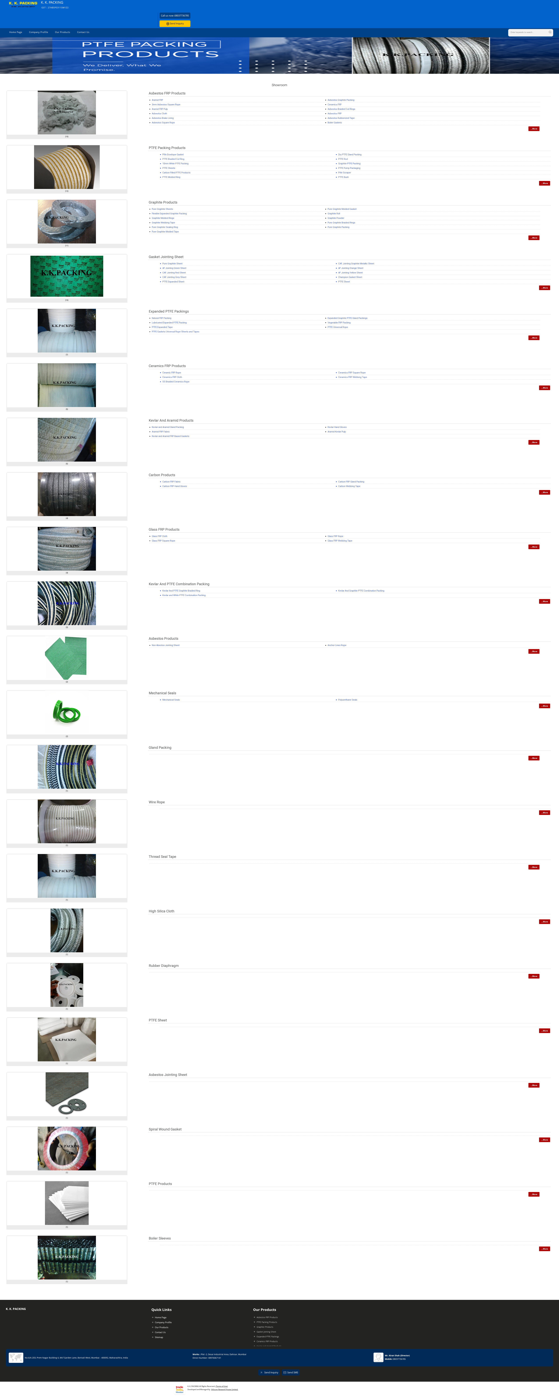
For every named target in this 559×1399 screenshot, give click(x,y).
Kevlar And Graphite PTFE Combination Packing (361, 590)
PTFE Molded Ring (171, 177)
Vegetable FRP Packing (339, 322)
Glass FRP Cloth (159, 536)
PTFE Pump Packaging (349, 168)
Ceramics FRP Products (167, 366)
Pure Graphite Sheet (172, 263)
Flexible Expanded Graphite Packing (169, 213)
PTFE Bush (343, 177)
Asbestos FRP (335, 113)
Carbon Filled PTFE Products (176, 172)
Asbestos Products (163, 639)
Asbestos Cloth (159, 113)
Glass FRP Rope (335, 536)
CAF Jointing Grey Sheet (174, 277)
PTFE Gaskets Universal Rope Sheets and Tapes (175, 331)
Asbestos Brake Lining (163, 118)
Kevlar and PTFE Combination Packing (179, 584)
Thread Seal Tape (162, 857)
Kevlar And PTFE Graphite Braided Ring (181, 590)
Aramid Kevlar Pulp (337, 431)
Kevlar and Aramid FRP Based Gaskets (170, 436)
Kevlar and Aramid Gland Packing (168, 427)
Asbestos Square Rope (163, 122)
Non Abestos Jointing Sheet (165, 645)
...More (534, 129)
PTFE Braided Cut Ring (173, 159)
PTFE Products (160, 1184)
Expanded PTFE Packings (169, 311)
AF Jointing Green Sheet (174, 268)
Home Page (15, 32)
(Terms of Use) (222, 1386)
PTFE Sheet (344, 281)
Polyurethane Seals (347, 699)
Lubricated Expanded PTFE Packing (169, 322)
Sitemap (159, 1337)
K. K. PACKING (55, 4)
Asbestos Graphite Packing (341, 100)
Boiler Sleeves (160, 1238)
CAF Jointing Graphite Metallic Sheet (356, 263)
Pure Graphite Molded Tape (165, 231)
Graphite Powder (336, 218)
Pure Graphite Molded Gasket (342, 209)
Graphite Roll (334, 213)
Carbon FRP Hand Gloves (174, 486)
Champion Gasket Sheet (350, 277)
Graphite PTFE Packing (349, 163)
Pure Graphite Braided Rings (341, 222)
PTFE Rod (343, 159)
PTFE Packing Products (167, 148)
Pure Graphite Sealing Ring (165, 227)
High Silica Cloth (161, 911)
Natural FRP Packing (161, 318)
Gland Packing (160, 748)
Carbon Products (162, 475)
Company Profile (38, 32)
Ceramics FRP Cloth (172, 377)
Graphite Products (163, 202)
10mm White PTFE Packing (175, 163)
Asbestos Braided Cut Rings (341, 109)
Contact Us (83, 32)
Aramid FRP (157, 100)
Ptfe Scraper (344, 172)
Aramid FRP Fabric (161, 431)
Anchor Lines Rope (337, 645)
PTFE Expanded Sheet (173, 281)
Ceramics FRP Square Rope (352, 372)
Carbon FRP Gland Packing (351, 481)
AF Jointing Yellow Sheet (350, 272)
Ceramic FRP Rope (171, 372)
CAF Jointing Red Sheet (174, 272)
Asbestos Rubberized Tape (341, 118)
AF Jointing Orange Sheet (350, 268)
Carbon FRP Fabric (171, 481)
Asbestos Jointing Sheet (168, 1075)
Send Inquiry (176, 23)
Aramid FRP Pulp (160, 109)
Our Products (62, 32)
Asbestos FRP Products (167, 93)
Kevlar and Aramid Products (171, 420)
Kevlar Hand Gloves (337, 427)
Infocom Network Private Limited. (224, 1389)
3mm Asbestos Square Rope (166, 104)
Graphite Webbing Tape (163, 222)
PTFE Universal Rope (338, 327)
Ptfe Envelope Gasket (173, 154)
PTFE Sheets (168, 168)
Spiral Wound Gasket (165, 1129)
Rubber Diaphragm (164, 966)
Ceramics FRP (335, 104)
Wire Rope (157, 802)
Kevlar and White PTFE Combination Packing (184, 595)
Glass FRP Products (164, 529)
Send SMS (292, 1372)
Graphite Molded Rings (163, 218)
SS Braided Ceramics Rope (175, 381)
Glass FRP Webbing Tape (340, 540)
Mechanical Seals (162, 693)
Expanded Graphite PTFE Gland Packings (347, 318)
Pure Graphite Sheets (162, 209)
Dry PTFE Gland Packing (349, 154)
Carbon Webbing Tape (349, 486)
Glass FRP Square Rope (163, 540)
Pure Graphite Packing (338, 227)
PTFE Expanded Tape (162, 327)
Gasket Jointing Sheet (166, 257)
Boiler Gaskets (335, 122)
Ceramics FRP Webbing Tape (352, 377)
